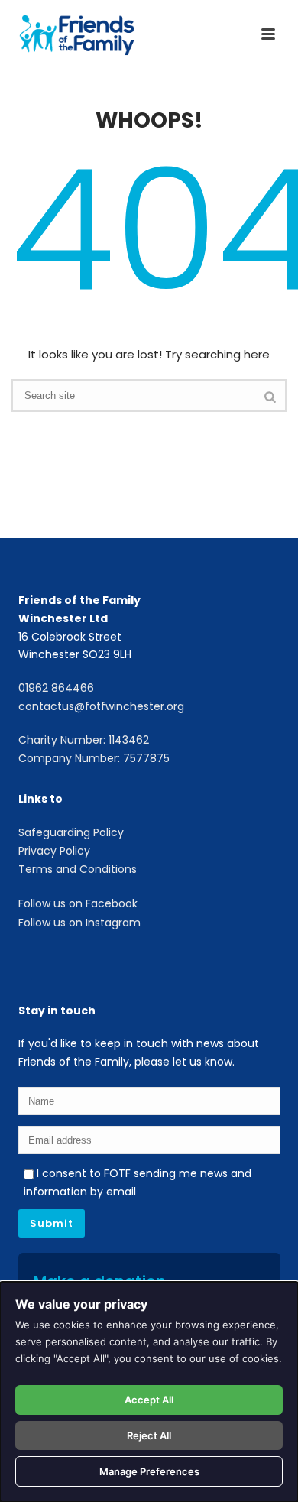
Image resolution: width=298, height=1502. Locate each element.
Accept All (149, 1399)
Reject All (149, 1435)
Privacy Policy (54, 850)
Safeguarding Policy (71, 832)
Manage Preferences (149, 1471)
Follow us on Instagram (79, 922)
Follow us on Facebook (78, 903)
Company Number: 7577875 (94, 758)
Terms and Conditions (77, 869)
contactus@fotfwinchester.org (101, 706)
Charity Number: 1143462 (83, 740)
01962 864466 (56, 688)
